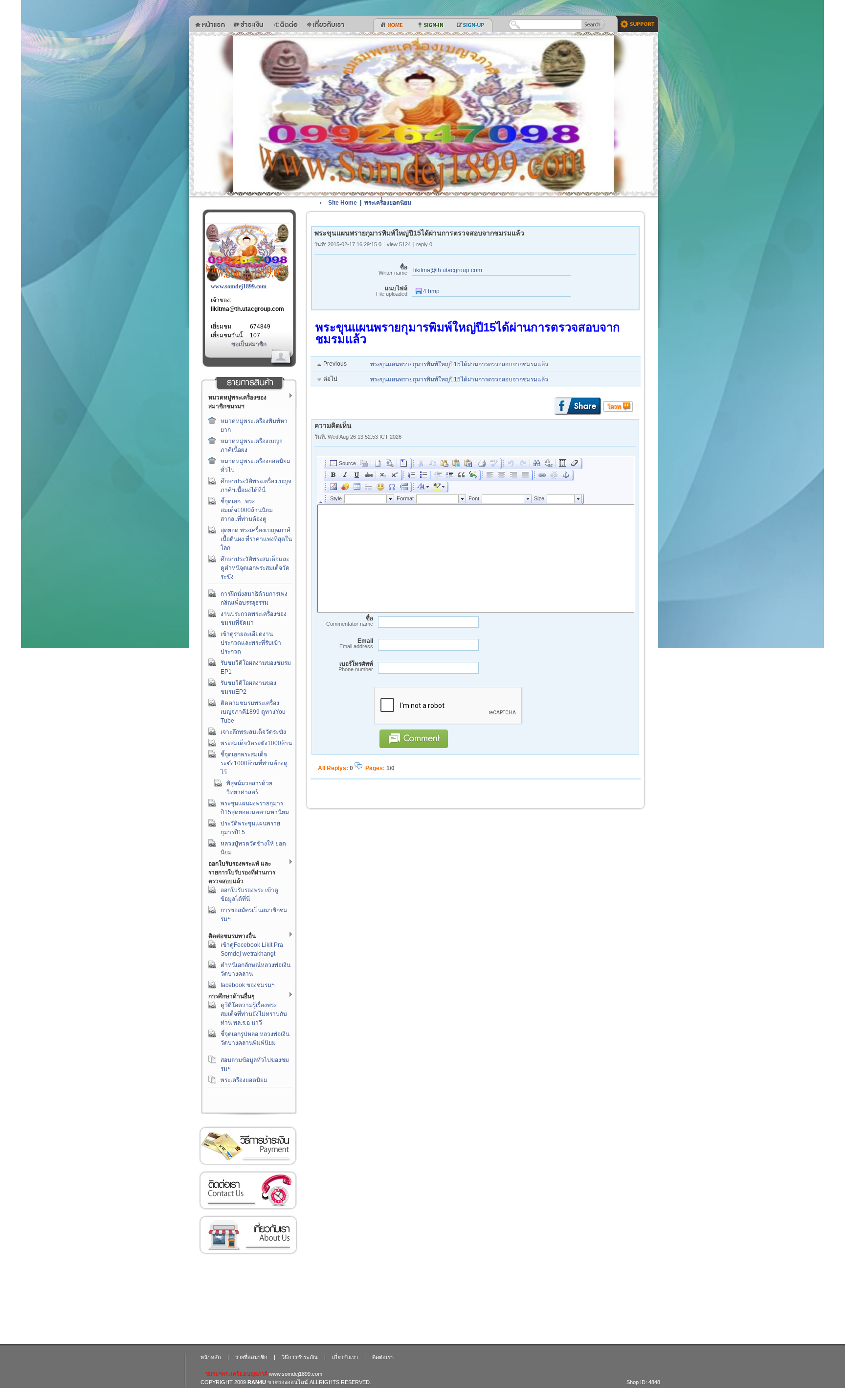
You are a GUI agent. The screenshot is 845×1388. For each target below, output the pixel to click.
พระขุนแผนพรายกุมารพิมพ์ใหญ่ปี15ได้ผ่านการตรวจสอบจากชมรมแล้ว (459, 364)
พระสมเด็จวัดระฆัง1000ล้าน (256, 743)
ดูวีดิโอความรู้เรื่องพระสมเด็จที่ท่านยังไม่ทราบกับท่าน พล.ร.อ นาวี (254, 1014)
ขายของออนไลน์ (287, 1382)
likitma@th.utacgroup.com (247, 309)
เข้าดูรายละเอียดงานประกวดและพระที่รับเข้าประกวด (251, 643)
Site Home (342, 202)
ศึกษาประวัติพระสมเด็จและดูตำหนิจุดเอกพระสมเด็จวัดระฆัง (255, 568)
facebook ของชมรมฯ (248, 985)
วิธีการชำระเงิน (248, 1146)
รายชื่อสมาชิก (251, 1357)
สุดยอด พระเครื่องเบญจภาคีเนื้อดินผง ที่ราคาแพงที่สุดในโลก (256, 539)
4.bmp (431, 291)
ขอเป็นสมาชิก (249, 344)
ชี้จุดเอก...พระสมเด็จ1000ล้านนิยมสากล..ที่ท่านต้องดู (247, 510)
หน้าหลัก (210, 1357)
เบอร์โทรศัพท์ (355, 666)
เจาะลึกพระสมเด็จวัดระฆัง (253, 732)
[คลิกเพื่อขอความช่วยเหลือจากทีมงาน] (634, 23)
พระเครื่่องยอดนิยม (244, 1080)
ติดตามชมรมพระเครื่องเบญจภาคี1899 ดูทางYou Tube (253, 712)
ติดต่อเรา (248, 1190)
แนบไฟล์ (391, 291)
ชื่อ (392, 270)
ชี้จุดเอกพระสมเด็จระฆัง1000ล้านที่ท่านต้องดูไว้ (254, 763)
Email (356, 643)
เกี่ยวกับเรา (248, 1235)
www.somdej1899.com (239, 286)
